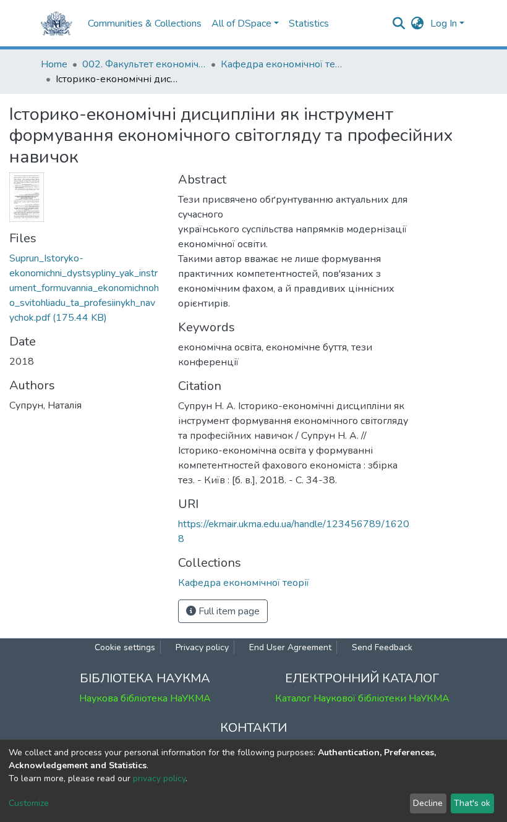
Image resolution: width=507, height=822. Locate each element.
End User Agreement (290, 647)
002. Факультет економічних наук (144, 64)
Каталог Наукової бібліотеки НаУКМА (362, 698)
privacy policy (159, 778)
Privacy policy (202, 647)
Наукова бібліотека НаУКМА (145, 698)
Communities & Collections (145, 23)
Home (54, 64)
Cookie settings (125, 647)
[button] (417, 23)
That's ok (472, 803)
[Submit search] (399, 23)
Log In (443, 23)
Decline (428, 803)
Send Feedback (382, 647)
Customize (29, 803)
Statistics (309, 23)
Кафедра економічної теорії (282, 64)
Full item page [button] (228, 611)
